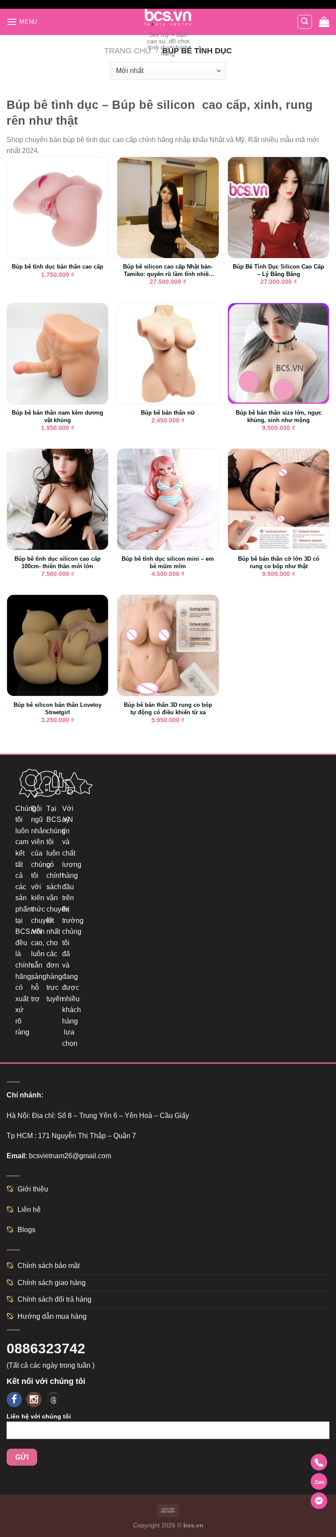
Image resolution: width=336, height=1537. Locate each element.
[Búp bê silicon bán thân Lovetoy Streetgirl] (57, 645)
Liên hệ (29, 1209)
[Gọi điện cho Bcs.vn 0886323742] (319, 1462)
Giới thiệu (33, 1189)
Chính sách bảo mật (49, 1265)
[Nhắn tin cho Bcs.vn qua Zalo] (319, 1481)
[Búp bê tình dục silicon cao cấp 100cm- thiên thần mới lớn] (57, 499)
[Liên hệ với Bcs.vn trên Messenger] (319, 1500)
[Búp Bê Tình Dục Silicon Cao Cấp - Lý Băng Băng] (278, 207)
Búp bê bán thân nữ (168, 412)
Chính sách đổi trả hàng (54, 1299)
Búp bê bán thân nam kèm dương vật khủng (57, 416)
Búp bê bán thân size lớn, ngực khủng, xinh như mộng (279, 416)
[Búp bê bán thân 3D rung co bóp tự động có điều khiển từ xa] (167, 645)
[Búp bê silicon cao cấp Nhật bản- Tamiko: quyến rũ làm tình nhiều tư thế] (167, 207)
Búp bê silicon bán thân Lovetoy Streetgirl (58, 709)
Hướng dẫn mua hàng (52, 1316)
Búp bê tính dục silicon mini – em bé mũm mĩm (168, 562)
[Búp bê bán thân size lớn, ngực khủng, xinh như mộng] (278, 353)
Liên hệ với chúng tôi (39, 1416)
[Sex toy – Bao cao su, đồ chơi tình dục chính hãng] (168, 17)
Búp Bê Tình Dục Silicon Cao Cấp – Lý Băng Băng (278, 270)
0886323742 (46, 1348)
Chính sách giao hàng (52, 1282)
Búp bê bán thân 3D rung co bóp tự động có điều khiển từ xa (168, 709)
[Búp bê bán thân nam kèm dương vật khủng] (57, 353)
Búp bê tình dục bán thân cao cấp (57, 266)
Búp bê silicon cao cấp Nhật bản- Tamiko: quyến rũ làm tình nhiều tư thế (168, 270)
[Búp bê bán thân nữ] (167, 353)
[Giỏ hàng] (324, 22)
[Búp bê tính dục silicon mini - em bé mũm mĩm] (167, 499)
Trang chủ (127, 50)
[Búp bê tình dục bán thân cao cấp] (57, 207)
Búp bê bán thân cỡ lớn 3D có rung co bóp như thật (278, 562)
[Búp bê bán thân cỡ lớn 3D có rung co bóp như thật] (278, 499)
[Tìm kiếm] (305, 22)
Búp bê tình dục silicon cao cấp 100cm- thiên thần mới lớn (57, 562)
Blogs (26, 1229)
